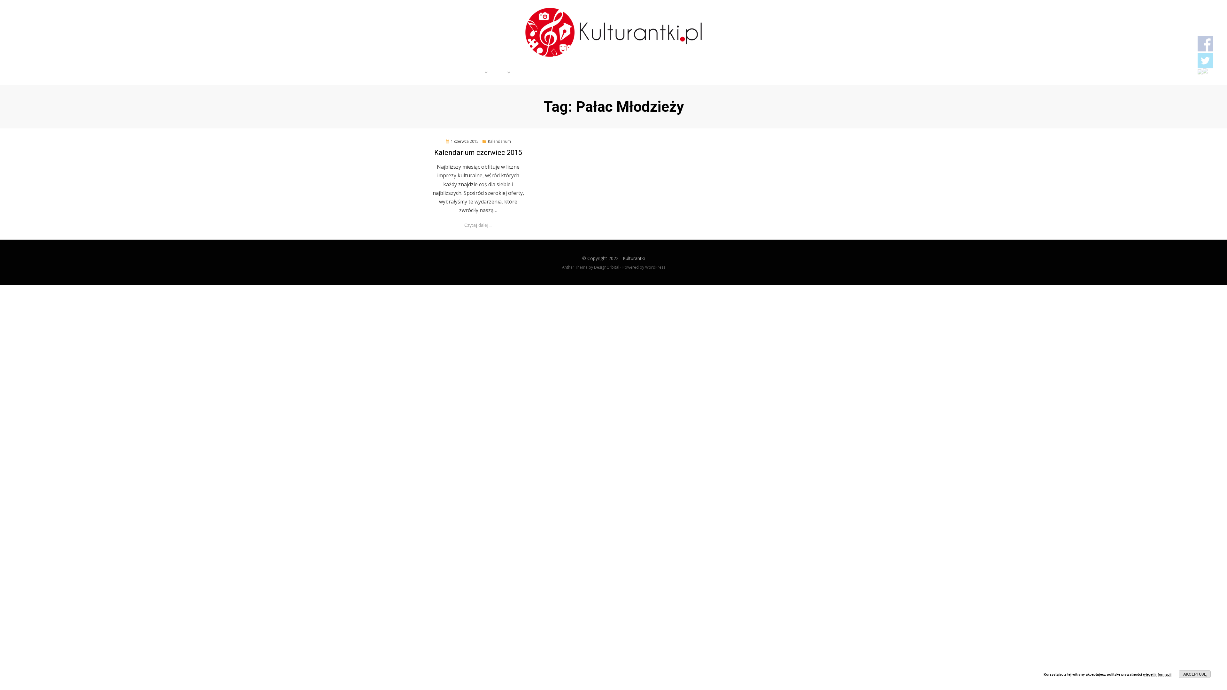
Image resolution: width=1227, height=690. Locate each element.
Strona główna (433, 73)
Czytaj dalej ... (478, 225)
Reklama (579, 73)
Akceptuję (1195, 674)
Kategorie (471, 73)
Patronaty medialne (537, 73)
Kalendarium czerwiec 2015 (478, 153)
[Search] (812, 73)
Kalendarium (499, 141)
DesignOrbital (606, 267)
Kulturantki (634, 258)
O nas (499, 73)
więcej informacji (1157, 674)
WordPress (655, 267)
